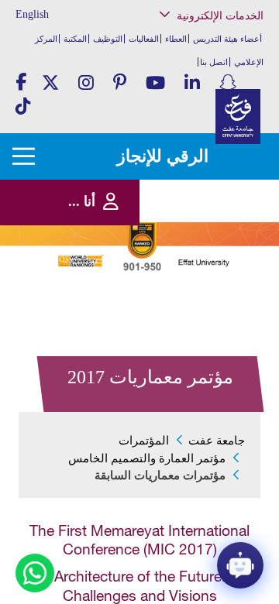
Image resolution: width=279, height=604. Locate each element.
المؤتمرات (144, 440)
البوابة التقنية (227, 294)
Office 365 (231, 191)
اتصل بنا (214, 62)
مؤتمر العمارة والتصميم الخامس (147, 458)
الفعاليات (144, 38)
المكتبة (75, 38)
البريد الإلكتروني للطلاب (209, 278)
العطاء (176, 38)
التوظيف (107, 38)
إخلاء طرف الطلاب (217, 238)
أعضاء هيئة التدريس (227, 38)
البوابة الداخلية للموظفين (208, 127)
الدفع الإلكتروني (222, 206)
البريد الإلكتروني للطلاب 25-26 (202, 258)
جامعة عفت (216, 440)
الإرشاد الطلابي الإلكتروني (206, 222)
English (32, 14)
